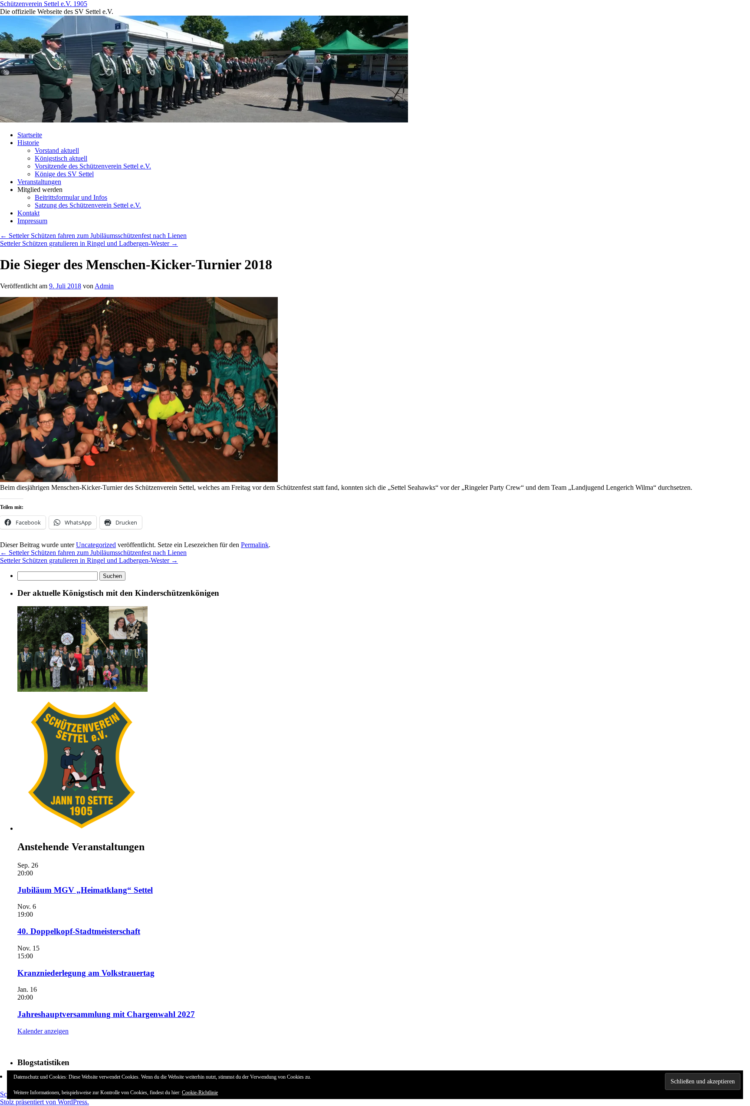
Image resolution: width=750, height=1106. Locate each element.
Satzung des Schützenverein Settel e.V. (88, 205)
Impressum (32, 221)
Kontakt (28, 213)
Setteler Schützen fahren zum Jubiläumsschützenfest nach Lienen (93, 235)
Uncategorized (96, 544)
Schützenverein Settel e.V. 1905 (43, 3)
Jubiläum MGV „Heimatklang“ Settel (85, 890)
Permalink (255, 544)
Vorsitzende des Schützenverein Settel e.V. (93, 166)
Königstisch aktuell (61, 158)
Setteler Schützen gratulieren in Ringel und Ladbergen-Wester (89, 243)
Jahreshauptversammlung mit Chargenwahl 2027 (106, 1014)
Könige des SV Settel (64, 174)
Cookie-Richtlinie (200, 1092)
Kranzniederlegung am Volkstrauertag (86, 972)
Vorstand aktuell (57, 150)
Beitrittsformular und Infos (71, 197)
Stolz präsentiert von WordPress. (44, 1102)
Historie (28, 142)
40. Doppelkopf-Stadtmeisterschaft (78, 931)
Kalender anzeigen (43, 1031)
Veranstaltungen (39, 181)
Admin (104, 286)
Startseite (29, 135)
